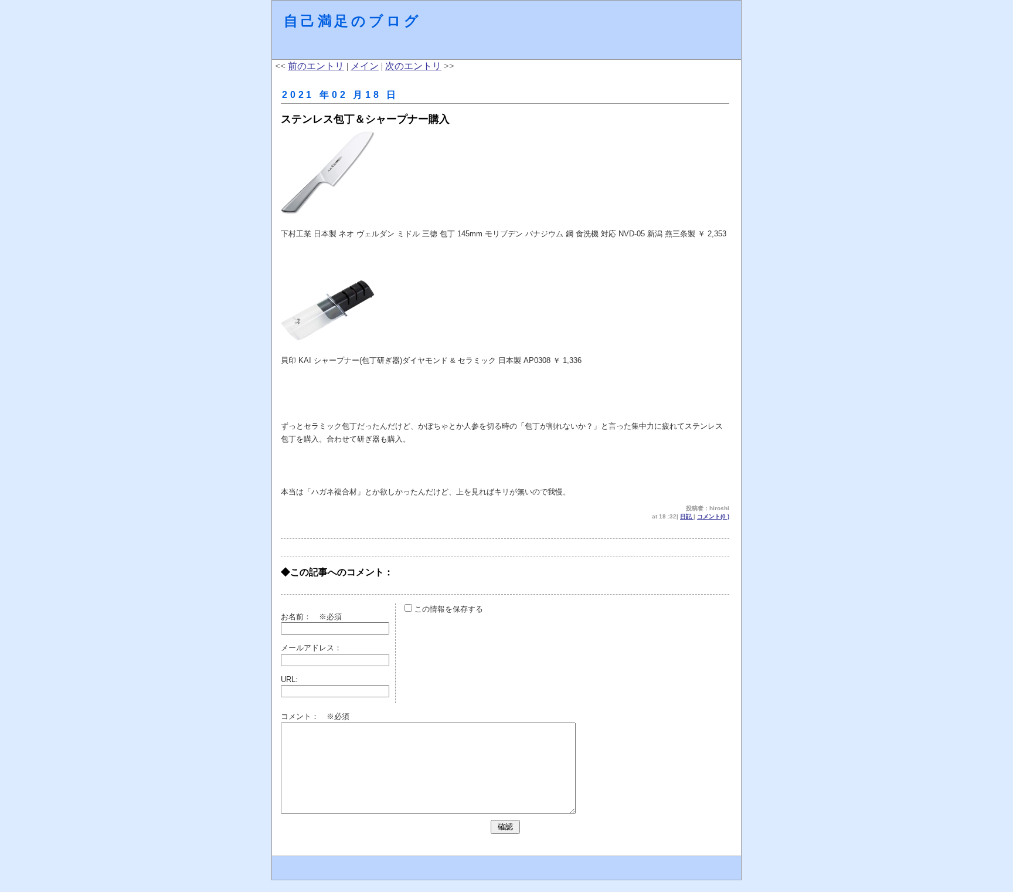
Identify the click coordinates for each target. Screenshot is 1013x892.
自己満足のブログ (352, 21)
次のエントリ (413, 66)
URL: (289, 679)
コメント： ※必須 (315, 716)
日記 (687, 516)
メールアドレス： (311, 647)
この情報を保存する (447, 609)
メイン (365, 66)
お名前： (300, 616)
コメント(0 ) (713, 516)
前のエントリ (316, 66)
